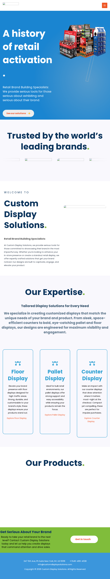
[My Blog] (11, 5)
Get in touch (83, 539)
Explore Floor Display (17, 418)
